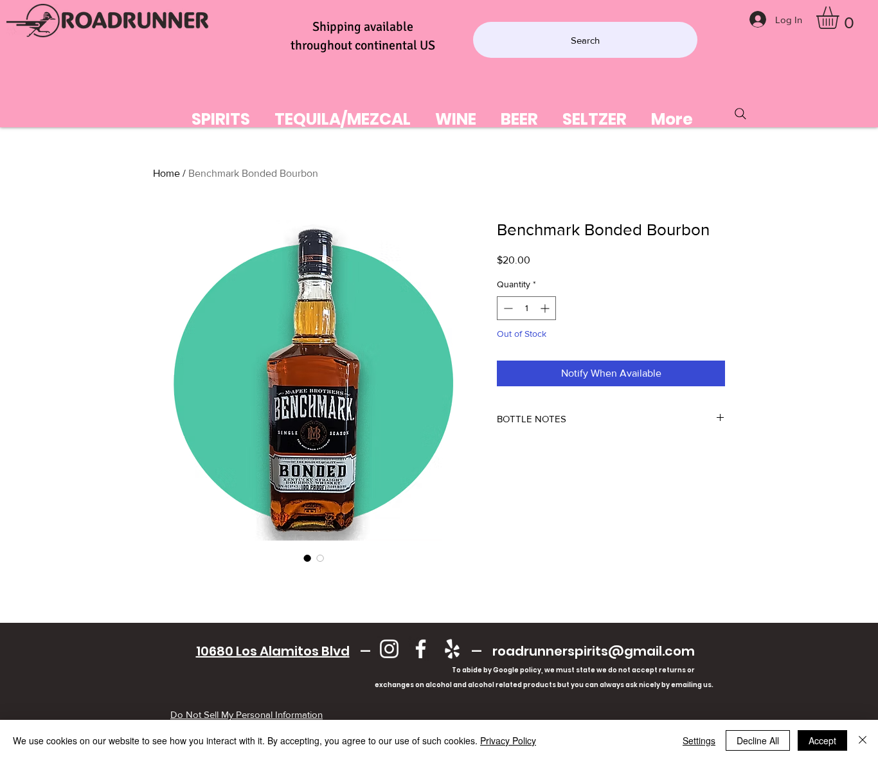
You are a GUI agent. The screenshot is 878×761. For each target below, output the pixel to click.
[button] (840, 17)
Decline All (758, 740)
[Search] (740, 113)
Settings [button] (699, 740)
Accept (822, 740)
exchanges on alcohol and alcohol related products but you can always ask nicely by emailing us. (445, 685)
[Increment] (546, 308)
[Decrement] (507, 308)
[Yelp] (452, 648)
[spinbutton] (526, 308)
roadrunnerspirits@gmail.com (593, 651)
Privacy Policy (508, 740)
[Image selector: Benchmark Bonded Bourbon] (307, 557)
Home (166, 173)
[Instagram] (389, 648)
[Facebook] (420, 648)
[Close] (862, 740)
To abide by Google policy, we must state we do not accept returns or (573, 670)
